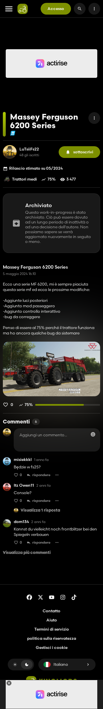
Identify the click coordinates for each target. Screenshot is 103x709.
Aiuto (51, 620)
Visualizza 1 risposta (40, 510)
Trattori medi (24, 179)
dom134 (21, 521)
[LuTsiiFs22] (10, 152)
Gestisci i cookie (52, 647)
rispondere (41, 475)
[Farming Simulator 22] (12, 133)
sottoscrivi (83, 152)
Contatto (51, 610)
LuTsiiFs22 (29, 149)
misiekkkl (23, 459)
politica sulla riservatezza (51, 638)
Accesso (55, 8)
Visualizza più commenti (27, 553)
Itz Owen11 (24, 485)
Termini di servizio (51, 629)
